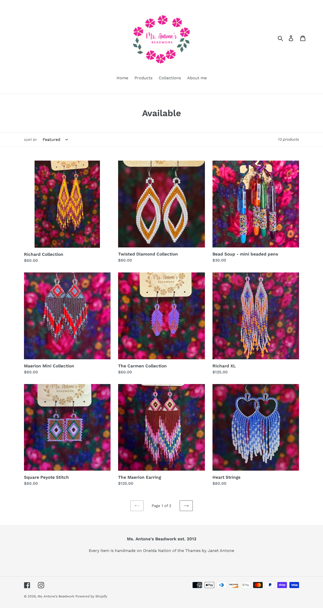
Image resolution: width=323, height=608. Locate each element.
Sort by (30, 140)
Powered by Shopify (91, 596)
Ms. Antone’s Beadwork (56, 596)
